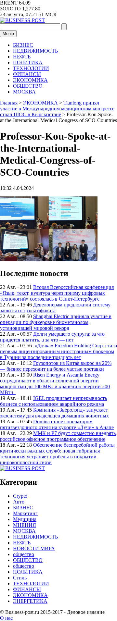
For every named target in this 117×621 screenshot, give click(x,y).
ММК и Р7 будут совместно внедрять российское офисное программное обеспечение (58, 436)
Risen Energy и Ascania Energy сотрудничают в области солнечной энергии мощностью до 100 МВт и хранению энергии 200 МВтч (55, 383)
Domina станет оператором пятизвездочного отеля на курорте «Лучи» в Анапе (57, 424)
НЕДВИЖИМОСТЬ (35, 51)
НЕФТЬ (22, 56)
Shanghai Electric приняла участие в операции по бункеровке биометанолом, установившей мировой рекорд (55, 322)
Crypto (20, 496)
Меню (8, 33)
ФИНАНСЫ (27, 74)
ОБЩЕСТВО (28, 86)
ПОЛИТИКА (28, 62)
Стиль (20, 577)
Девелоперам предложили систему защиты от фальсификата (55, 307)
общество (23, 554)
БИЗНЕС (23, 45)
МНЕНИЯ (24, 525)
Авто (18, 501)
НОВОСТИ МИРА (34, 548)
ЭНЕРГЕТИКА (30, 601)
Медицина (24, 519)
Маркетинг (25, 513)
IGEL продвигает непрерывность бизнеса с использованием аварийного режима (53, 401)
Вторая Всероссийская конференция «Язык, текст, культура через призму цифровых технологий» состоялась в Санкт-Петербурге (57, 293)
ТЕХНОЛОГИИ (31, 68)
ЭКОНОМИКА (30, 80)
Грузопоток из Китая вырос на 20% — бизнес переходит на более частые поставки (55, 366)
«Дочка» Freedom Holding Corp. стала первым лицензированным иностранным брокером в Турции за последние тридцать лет (58, 351)
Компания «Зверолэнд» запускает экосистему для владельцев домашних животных (54, 412)
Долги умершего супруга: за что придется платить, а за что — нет (52, 336)
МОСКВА (24, 91)
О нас (6, 618)
